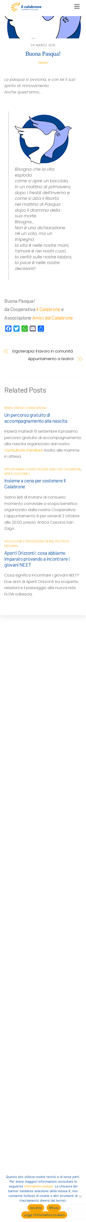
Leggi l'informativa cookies (44, 1215)
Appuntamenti (15, 469)
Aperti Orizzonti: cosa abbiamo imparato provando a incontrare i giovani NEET (37, 559)
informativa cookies (38, 1186)
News (43, 62)
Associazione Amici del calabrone (54, 469)
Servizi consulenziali (30, 408)
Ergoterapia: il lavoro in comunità (42, 351)
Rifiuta (54, 1208)
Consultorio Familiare (23, 450)
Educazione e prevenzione (24, 541)
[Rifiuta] (80, 1196)
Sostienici (21, 474)
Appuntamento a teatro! (51, 359)
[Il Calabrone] (26, 10)
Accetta (36, 1208)
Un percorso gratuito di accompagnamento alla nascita (35, 418)
